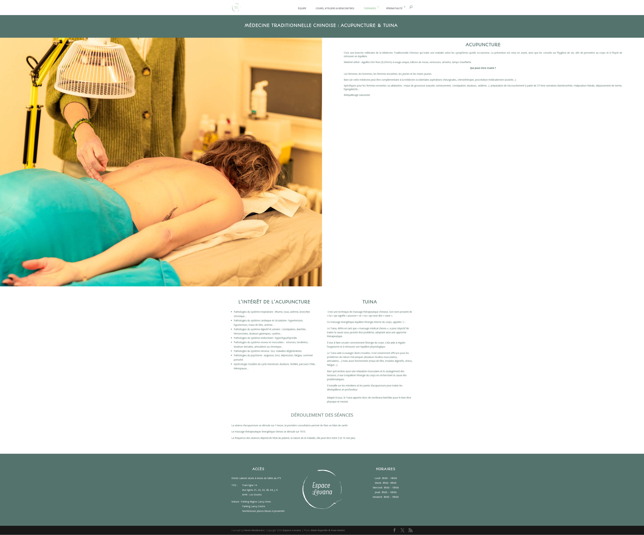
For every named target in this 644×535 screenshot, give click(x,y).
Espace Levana (292, 530)
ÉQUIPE (302, 8)
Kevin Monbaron (254, 530)
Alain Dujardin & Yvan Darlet (328, 530)
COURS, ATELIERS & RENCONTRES (335, 8)
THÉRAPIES (370, 8)
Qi (403, 322)
